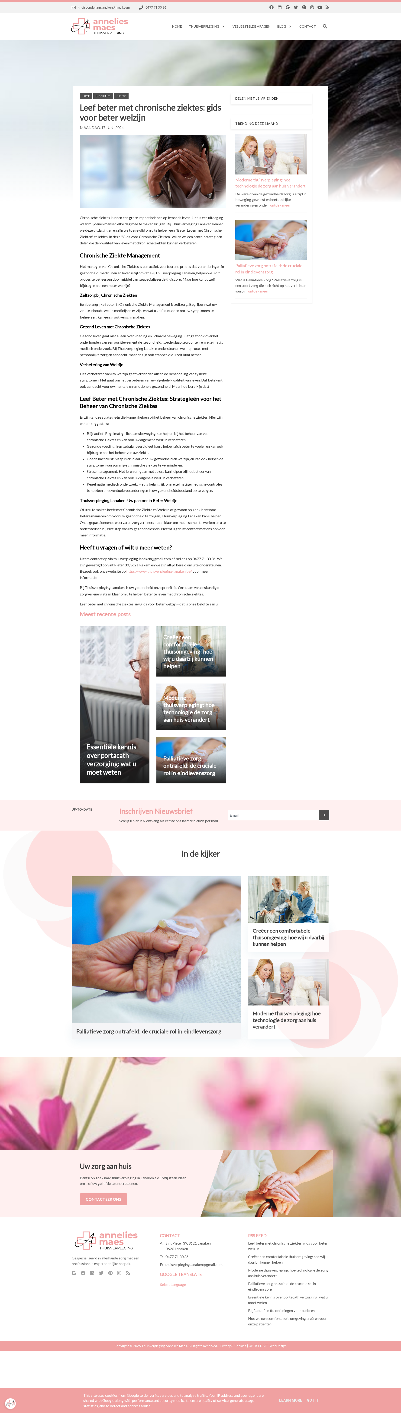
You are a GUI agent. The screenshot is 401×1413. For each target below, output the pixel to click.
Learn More (290, 1400)
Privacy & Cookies (233, 1346)
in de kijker (103, 96)
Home (86, 96)
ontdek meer (280, 205)
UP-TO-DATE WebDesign (268, 1346)
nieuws (121, 96)
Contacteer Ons (103, 1199)
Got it (313, 1400)
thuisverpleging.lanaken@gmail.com (194, 1264)
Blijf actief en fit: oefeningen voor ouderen (281, 1310)
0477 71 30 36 (176, 1256)
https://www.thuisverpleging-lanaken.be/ (159, 571)
